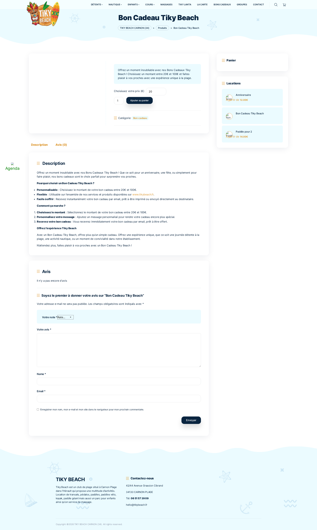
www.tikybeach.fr (143, 194)
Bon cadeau (140, 118)
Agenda (12, 168)
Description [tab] (39, 144)
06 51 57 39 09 (140, 498)
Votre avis (44, 329)
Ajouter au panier (139, 100)
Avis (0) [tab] (61, 144)
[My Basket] (284, 4)
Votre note (49, 317)
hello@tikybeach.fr (136, 504)
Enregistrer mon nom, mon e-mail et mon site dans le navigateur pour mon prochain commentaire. (92, 409)
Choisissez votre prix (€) (129, 91)
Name (41, 374)
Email (41, 391)
